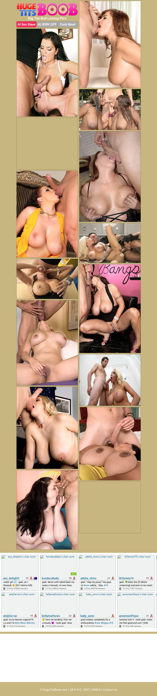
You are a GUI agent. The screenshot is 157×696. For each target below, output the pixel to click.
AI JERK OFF (47, 24)
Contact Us (110, 689)
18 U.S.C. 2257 (80, 689)
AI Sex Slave (26, 24)
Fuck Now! (67, 24)
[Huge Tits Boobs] (47, 9)
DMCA (96, 689)
